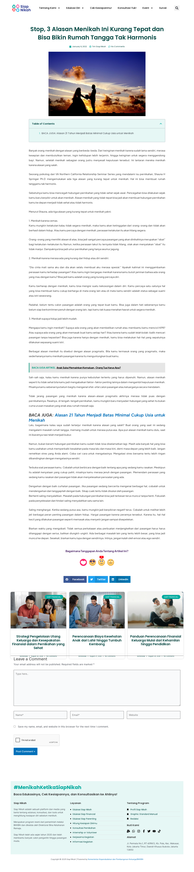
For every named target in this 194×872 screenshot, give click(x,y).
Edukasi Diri (73, 8)
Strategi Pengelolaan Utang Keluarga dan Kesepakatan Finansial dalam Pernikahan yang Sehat (38, 642)
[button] (177, 8)
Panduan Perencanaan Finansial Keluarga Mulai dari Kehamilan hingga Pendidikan (155, 640)
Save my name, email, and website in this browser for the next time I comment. (63, 726)
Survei (163, 8)
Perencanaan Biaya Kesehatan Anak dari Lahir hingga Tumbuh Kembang (97, 640)
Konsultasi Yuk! (127, 8)
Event (145, 8)
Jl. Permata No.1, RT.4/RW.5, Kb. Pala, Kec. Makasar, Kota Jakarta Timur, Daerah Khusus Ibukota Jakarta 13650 (153, 846)
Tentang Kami (47, 8)
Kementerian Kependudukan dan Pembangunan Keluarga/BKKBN (115, 859)
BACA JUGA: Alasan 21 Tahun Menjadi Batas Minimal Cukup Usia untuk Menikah (88, 133)
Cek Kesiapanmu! (101, 8)
